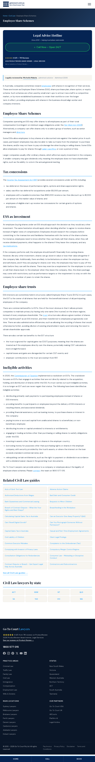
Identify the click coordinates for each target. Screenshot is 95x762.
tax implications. (10, 246)
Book (79, 759)
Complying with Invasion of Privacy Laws (21, 549)
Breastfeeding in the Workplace (62, 508)
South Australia (55, 690)
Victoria (52, 670)
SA (14, 599)
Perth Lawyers (8, 718)
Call (47, 759)
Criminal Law (8, 666)
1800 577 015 (11, 646)
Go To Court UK (55, 710)
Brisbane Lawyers (10, 714)
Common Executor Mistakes (16, 543)
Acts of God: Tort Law (14, 489)
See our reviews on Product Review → (18, 640)
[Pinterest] (12, 654)
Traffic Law (7, 670)
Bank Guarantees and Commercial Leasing (22, 501)
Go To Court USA (56, 706)
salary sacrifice (49, 149)
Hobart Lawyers (9, 734)
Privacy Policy (59, 746)
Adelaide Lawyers (10, 730)
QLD (81, 592)
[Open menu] (89, 4)
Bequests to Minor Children (61, 501)
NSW (36, 592)
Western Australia (56, 678)
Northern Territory (56, 682)
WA (81, 599)
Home (5, 16)
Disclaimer (71, 746)
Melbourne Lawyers (11, 710)
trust (45, 315)
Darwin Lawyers (9, 722)
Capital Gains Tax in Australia (16, 531)
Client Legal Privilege (58, 537)
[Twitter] (17, 654)
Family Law (7, 674)
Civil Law (12, 16)
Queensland (54, 674)
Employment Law (10, 690)
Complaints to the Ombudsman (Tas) (65, 543)
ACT (14, 592)
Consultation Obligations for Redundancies (22, 555)
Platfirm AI (53, 718)
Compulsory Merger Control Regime (64, 549)
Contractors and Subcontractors (63, 564)
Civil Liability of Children (14, 537)
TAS (36, 599)
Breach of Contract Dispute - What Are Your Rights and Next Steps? (23, 509)
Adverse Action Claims (59, 489)
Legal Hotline (54, 722)
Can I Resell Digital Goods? (16, 522)
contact (36, 470)
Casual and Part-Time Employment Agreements (69, 531)
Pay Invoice (47, 746)
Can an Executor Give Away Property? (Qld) (67, 516)
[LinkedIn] (25, 654)
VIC (58, 599)
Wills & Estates (9, 694)
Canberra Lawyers (10, 726)
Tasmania (53, 694)
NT (59, 592)
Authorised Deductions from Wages (19, 495)
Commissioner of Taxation (26, 375)
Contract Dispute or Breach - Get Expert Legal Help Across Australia (24, 565)
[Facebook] (4, 654)
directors (20, 132)
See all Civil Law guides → (15, 573)
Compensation (9, 686)
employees (46, 86)
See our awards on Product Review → (16, 64)
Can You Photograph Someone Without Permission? (66, 523)
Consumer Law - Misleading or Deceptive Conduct (66, 556)
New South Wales (56, 666)
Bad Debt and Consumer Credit (63, 495)
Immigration (8, 682)
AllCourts (53, 714)
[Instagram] (8, 654)
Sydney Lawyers (9, 706)
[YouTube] (21, 654)
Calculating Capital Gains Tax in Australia (21, 516)
